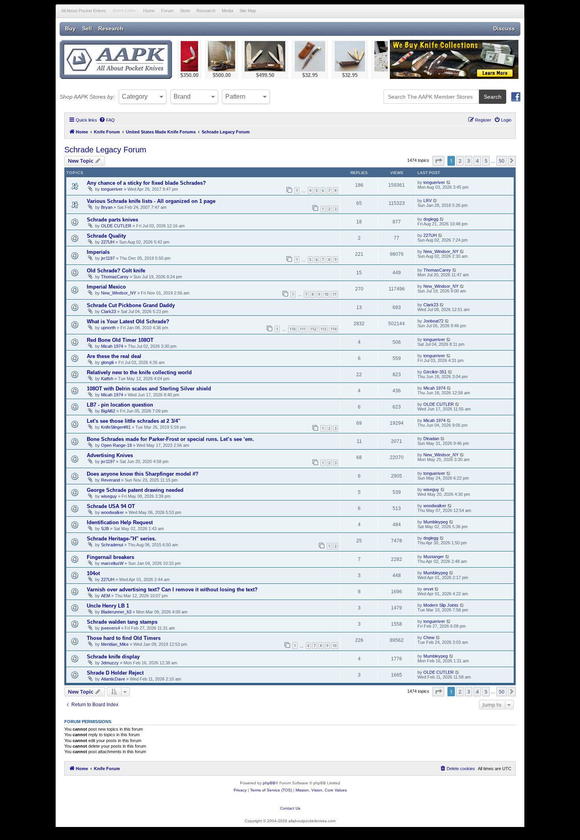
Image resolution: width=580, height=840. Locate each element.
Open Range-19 (116, 445)
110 (293, 329)
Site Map (247, 10)
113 (323, 329)
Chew (428, 637)
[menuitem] (107, 120)
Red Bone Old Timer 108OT (120, 340)
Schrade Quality (106, 236)
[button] (438, 160)
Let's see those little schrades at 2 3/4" (133, 421)
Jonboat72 (433, 321)
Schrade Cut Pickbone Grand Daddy (131, 305)
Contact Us (290, 808)
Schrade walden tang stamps (122, 622)
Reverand (110, 480)
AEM (105, 595)
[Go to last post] (448, 182)
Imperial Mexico (106, 287)
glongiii (107, 362)
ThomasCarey (115, 276)
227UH (107, 242)
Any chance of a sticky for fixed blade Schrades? (146, 183)
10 (326, 294)
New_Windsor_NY (440, 251)
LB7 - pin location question (120, 405)
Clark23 (108, 311)
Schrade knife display (113, 657)
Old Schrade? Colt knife (116, 271)
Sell (87, 28)
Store (185, 10)
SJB (105, 528)
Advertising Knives (110, 455)
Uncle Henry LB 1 (108, 606)
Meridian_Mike (115, 644)
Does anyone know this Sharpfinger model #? (142, 474)
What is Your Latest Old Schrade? (128, 321)
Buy (70, 28)
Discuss (504, 28)
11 (335, 294)
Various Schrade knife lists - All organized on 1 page (151, 201)
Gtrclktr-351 (435, 371)
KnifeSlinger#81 (116, 427)
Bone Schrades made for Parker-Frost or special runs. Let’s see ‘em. (170, 439)
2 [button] (459, 160)
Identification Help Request (120, 522)
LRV (427, 200)
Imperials (98, 252)
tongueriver (112, 189)
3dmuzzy (110, 662)
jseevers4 (110, 628)
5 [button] (486, 160)
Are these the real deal (114, 356)
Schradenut (112, 544)
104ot (93, 573)
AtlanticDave (113, 679)
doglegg (430, 219)
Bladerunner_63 (116, 611)
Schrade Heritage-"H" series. (121, 539)
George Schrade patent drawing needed (135, 490)
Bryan (106, 207)
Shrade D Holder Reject (115, 673)
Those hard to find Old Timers (124, 638)
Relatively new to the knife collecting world (139, 372)
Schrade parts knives (112, 220)
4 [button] (477, 160)
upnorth (108, 327)
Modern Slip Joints (440, 605)
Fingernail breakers (110, 557)
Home (149, 10)
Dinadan (431, 438)
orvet (428, 589)
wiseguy (109, 496)
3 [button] (468, 160)
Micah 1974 (112, 346)
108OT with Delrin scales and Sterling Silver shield (149, 389)
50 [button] (501, 160)
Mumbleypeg (435, 521)
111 (303, 329)
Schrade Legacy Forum (105, 149)
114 (334, 329)
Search (492, 97)
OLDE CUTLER (116, 225)
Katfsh (107, 378)
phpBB (269, 783)
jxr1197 (108, 258)
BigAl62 (108, 411)
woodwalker (112, 512)
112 (313, 329)
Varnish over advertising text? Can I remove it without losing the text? (172, 589)
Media (227, 10)
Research (205, 10)
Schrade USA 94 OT (111, 506)
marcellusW (112, 563)
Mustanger (433, 556)
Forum (167, 10)
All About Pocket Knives (83, 10)
